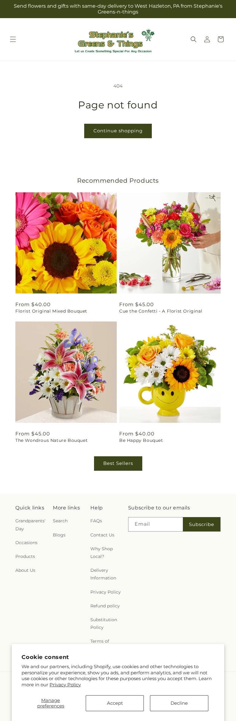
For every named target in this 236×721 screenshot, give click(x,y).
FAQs (96, 521)
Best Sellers (118, 463)
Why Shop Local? (101, 552)
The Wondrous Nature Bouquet (51, 440)
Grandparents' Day (30, 524)
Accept (115, 703)
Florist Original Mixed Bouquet (51, 311)
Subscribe (201, 524)
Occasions (26, 542)
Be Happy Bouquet (141, 440)
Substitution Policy (103, 623)
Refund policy (105, 606)
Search (60, 521)
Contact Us (102, 535)
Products (25, 556)
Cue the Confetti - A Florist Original (160, 311)
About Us (25, 570)
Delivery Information (103, 574)
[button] (13, 39)
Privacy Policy (65, 685)
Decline (179, 703)
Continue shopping (118, 131)
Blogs (59, 535)
